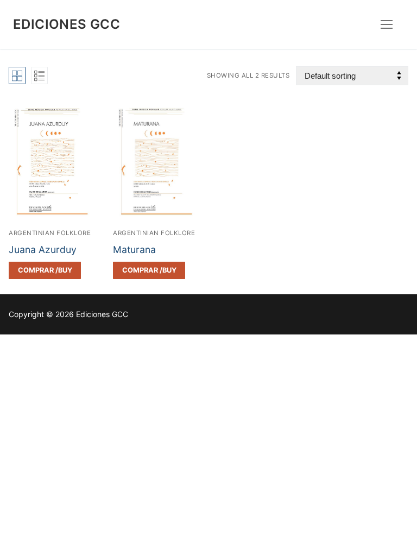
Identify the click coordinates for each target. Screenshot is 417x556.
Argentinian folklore (50, 233)
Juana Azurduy (43, 249)
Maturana (134, 249)
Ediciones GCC (66, 24)
